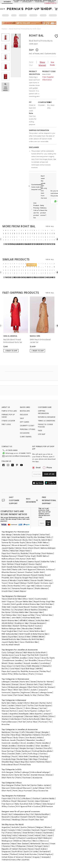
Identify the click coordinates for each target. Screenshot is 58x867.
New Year (40, 820)
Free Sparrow (7, 804)
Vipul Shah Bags (27, 668)
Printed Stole (25, 764)
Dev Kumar (6, 612)
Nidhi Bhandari (33, 666)
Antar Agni (6, 537)
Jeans (20, 711)
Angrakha (13, 714)
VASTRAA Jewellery (19, 658)
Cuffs (22, 732)
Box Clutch (30, 762)
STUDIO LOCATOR (8, 421)
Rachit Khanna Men (10, 620)
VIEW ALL (49, 226)
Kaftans (48, 684)
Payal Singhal (21, 564)
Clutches (42, 754)
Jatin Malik (16, 618)
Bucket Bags (22, 759)
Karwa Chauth (28, 820)
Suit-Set (43, 708)
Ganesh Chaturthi (28, 817)
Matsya (48, 580)
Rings (38, 732)
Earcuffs (45, 735)
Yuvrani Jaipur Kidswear (38, 801)
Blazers (35, 708)
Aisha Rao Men (42, 620)
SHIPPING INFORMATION (43, 412)
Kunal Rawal (24, 607)
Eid (32, 814)
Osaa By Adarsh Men (42, 540)
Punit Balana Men (9, 615)
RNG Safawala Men (10, 634)
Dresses (15, 684)
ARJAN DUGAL (7, 623)
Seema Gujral (33, 561)
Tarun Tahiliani (8, 564)
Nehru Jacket (17, 703)
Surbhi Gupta (33, 583)
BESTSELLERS (25, 411)
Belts (18, 754)
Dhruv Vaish (28, 599)
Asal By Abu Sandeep (36, 537)
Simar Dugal (14, 583)
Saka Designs (48, 804)
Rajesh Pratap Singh (26, 556)
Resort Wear (7, 690)
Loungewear (18, 716)
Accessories (6, 716)
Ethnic (51, 716)
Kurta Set (18, 775)
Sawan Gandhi (37, 580)
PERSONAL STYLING (27, 429)
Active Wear (32, 722)
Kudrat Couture (34, 626)
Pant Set (22, 722)
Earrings (15, 732)
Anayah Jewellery (31, 663)
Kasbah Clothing (20, 626)
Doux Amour (7, 666)
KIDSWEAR (39, 2)
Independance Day (21, 814)
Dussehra (15, 817)
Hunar (37, 658)
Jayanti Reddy (8, 548)
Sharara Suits (7, 775)
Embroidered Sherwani (21, 788)
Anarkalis (15, 682)
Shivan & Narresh (19, 545)
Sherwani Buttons (9, 711)
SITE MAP (41, 434)
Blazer (42, 788)
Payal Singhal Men (9, 631)
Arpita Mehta (23, 580)
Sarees (33, 682)
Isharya (19, 652)
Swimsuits (6, 692)
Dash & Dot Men (14, 599)
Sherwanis (6, 684)
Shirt (48, 788)
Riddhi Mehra (42, 556)
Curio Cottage (8, 652)
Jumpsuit (47, 714)
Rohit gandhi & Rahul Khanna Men (25, 604)
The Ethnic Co (7, 610)
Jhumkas (39, 748)
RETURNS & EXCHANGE (46, 417)
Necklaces (6, 732)
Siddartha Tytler (47, 561)
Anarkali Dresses (37, 775)
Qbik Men (6, 618)
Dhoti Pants (33, 687)
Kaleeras (37, 735)
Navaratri (6, 817)
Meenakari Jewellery (35, 740)
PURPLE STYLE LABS (9, 411)
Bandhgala (23, 714)
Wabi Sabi (6, 607)
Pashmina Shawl (43, 762)
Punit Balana (47, 553)
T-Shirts (27, 708)
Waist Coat (21, 705)
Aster (31, 658)
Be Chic (5, 668)
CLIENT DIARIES (26, 436)
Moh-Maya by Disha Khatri (35, 652)
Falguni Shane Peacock (11, 540)
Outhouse (6, 658)
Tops (41, 684)
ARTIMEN (23, 620)
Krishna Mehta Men (20, 612)
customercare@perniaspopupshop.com (18, 456)
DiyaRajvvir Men (21, 623)
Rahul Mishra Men (37, 631)
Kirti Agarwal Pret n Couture (28, 806)
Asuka (14, 607)
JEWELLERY (27, 2)
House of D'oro (44, 660)
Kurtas (42, 703)
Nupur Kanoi (25, 551)
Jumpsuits (42, 690)
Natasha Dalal (19, 534)
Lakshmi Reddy (48, 798)
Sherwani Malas (32, 716)
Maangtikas (27, 735)
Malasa (23, 583)
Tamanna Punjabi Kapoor (22, 588)
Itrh (23, 586)
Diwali (4, 814)
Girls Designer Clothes (11, 772)
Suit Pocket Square (43, 705)
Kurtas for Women (45, 682)
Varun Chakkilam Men (28, 642)
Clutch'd (43, 655)
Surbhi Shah (39, 572)
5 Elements (45, 666)
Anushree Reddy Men (31, 618)
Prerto (31, 674)
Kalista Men (6, 626)
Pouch (14, 756)
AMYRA (39, 668)
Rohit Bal (36, 35)
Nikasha (43, 567)
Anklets (40, 737)
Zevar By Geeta (48, 658)
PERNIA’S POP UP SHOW (8, 416)
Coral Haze (14, 668)
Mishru (6, 551)
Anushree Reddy (19, 537)
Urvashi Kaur (7, 591)
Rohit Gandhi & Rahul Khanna (14, 561)
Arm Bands (30, 737)
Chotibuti (36, 798)
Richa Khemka (14, 586)
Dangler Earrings (27, 748)
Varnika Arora (7, 655)
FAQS (40, 430)
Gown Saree (7, 695)
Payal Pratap (35, 553)
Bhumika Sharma (9, 572)
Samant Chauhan (25, 572)
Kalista (18, 548)
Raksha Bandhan (42, 814)
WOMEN (7, 2)
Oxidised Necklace (40, 751)
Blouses (35, 692)
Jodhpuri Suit (43, 711)
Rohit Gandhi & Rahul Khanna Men (33, 634)
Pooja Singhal (32, 534)
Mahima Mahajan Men (11, 628)
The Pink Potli (32, 655)
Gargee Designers (37, 623)
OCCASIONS (25, 433)
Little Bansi (26, 798)
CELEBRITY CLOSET (27, 425)
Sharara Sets (32, 684)
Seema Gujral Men (9, 637)
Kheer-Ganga (45, 607)
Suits (49, 703)
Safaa (4, 586)
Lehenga (25, 772)
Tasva (4, 599)
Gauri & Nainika (41, 545)
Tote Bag (43, 759)
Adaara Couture (43, 586)
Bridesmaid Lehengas (18, 687)
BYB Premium (47, 806)
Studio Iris (6, 588)
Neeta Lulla (16, 569)
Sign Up (48, 523)
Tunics (4, 687)
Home (4, 29)
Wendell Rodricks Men (11, 639)
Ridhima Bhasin (8, 559)
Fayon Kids (6, 798)
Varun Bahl (6, 569)
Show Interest (42, 63)
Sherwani (35, 703)
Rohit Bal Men (47, 604)
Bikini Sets (18, 690)
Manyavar (6, 545)
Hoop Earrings (8, 751)
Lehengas (6, 682)
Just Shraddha (31, 660)
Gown (22, 684)
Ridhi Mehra (43, 542)
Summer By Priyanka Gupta (13, 542)
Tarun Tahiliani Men (44, 615)
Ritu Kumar (21, 559)
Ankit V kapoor (8, 601)
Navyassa (22, 801)
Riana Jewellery (15, 663)
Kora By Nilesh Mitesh (11, 645)
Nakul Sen (14, 551)
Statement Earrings (10, 748)
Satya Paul (44, 534)
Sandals (11, 754)
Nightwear (25, 692)
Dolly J (49, 537)
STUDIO (51, 2)
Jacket (35, 788)
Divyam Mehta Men (24, 601)
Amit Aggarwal (29, 569)
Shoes (4, 754)
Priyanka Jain (7, 578)
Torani (4, 583)
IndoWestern (15, 719)
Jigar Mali (30, 586)
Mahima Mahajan (48, 548)
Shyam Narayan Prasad (27, 575)
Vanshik (6, 604)
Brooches (6, 724)
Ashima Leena (32, 567)
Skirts (26, 690)
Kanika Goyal (44, 575)
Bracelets (30, 732)
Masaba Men (27, 628)
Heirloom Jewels (9, 740)
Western (5, 719)
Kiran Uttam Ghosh (31, 548)
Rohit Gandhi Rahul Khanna (13, 567)
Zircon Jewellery (27, 743)
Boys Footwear (25, 791)
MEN (16, 2)
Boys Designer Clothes (11, 785)
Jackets (33, 690)
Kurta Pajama (30, 711)
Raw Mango (7, 534)
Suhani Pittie (7, 674)
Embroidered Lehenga (39, 772)
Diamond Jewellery (26, 746)
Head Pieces (7, 737)
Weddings (16, 820)
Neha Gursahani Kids (24, 804)
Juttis (24, 754)
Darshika (42, 610)
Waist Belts (23, 756)
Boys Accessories (41, 791)
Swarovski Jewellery (10, 743)
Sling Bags (44, 756)
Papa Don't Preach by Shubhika (15, 553)
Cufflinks (44, 716)
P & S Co (16, 798)
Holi (10, 814)
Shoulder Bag (7, 762)
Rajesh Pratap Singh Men (44, 601)
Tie (50, 722)
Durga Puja (41, 817)
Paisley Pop (45, 671)
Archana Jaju (46, 583)
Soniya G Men (24, 637)
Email (38, 467)
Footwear (43, 722)
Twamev (34, 607)
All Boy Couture (8, 806)
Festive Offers (44, 695)
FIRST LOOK (6, 424)
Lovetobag (45, 663)
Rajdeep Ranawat (9, 556)
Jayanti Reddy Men (10, 642)
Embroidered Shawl (10, 764)
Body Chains (19, 737)
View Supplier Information (48, 78)
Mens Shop (45, 719)
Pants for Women (46, 687)
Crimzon (39, 674)
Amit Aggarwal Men (26, 615)
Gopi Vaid (38, 578)
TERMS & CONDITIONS (46, 421)
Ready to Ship (30, 695)
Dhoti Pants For (8, 778)
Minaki (4, 663)
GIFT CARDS (24, 422)
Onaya (30, 545)
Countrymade (40, 599)
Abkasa (31, 620)
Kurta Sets (24, 682)
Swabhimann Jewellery (13, 660)
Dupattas (16, 692)
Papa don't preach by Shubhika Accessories (20, 671)
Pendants (21, 740)
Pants (4, 705)
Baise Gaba (32, 542)
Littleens (37, 804)
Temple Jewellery (9, 746)
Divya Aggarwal (8, 575)
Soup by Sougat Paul (23, 578)
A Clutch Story (20, 666)
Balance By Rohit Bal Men (32, 639)
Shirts (26, 703)
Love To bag (20, 655)
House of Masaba (9, 580)
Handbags (6, 756)
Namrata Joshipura (45, 569)
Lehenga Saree (46, 692)
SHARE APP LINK (49, 474)
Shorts (19, 708)
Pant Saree (18, 695)
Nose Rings (15, 735)
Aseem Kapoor (20, 591)
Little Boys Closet (9, 801)
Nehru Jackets (44, 785)
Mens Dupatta (36, 714)
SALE (22, 418)
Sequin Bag (19, 762)
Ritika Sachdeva (21, 674)
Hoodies (5, 708)
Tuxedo (5, 714)
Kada (50, 751)
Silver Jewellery (42, 746)
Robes (12, 708)
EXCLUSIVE (24, 414)
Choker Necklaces (22, 751)
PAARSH (37, 628)
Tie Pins (30, 705)
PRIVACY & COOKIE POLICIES (45, 425)
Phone (49, 467)
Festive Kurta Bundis (31, 719)
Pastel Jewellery (43, 743)
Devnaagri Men (36, 612)
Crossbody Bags (9, 759)
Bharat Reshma (31, 610)
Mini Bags (33, 759)
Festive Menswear (9, 722)
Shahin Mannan (41, 588)
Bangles (45, 732)
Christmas (6, 820)
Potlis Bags (33, 754)
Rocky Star (27, 540)
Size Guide (52, 63)
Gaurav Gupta (34, 564)
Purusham (19, 610)
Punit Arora (23, 631)
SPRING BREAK (38, 637)
